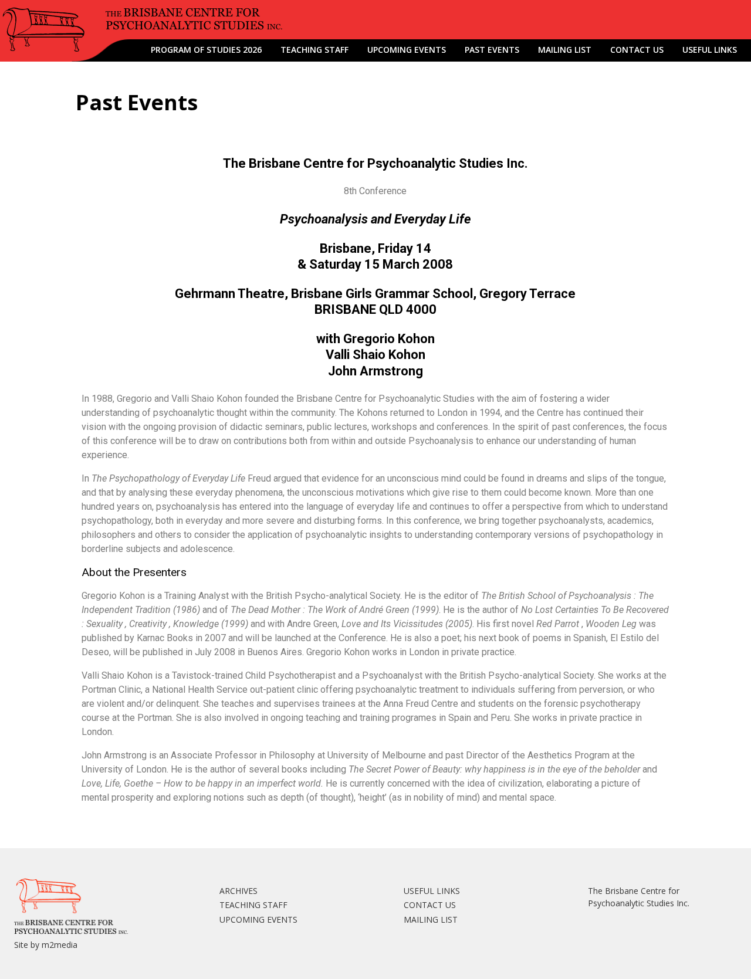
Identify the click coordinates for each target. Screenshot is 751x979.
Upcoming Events (406, 49)
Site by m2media (45, 944)
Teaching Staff (314, 49)
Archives (238, 890)
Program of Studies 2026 (206, 49)
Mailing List (564, 49)
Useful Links (709, 49)
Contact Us (637, 49)
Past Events (492, 49)
